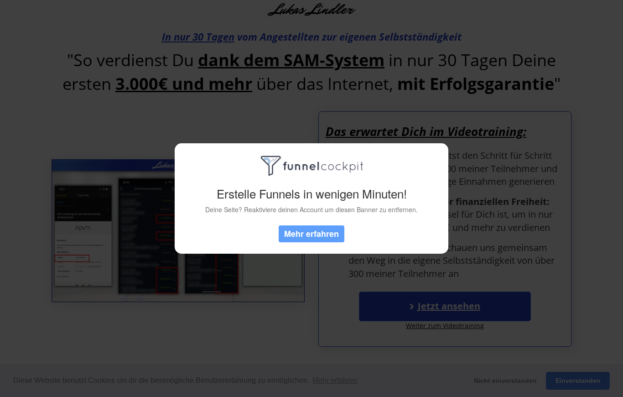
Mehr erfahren (311, 234)
